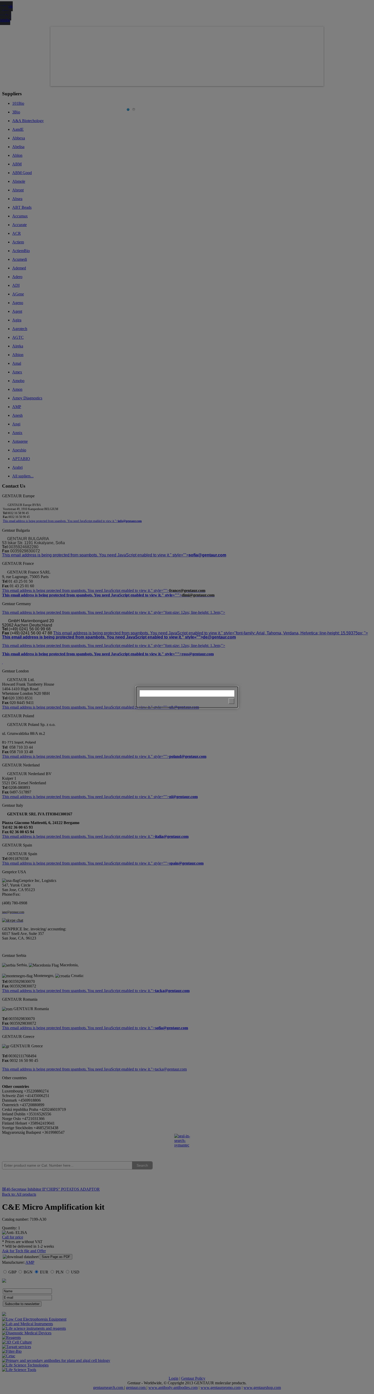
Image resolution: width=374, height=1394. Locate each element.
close (231, 701)
